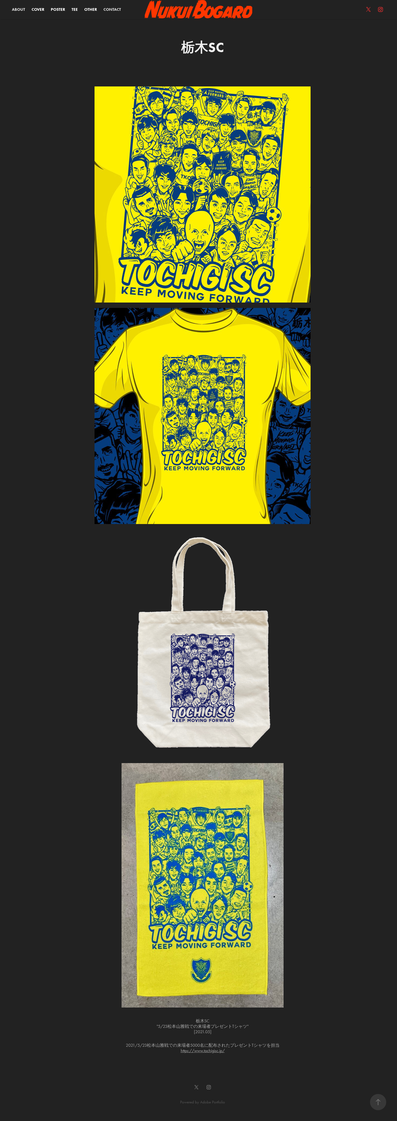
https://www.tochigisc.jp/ (203, 1050)
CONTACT (112, 9)
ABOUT (18, 9)
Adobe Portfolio (212, 1102)
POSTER (58, 9)
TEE (75, 9)
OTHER (90, 9)
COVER (38, 9)
